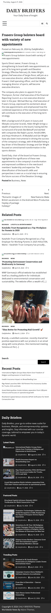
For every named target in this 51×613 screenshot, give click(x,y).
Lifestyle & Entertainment (21, 224)
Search (5, 358)
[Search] (46, 23)
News (23, 180)
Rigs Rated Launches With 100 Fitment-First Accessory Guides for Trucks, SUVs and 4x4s (31, 472)
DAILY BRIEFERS (25, 10)
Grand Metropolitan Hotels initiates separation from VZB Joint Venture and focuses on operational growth (24, 391)
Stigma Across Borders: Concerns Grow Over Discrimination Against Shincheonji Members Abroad (31, 542)
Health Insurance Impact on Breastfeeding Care (19, 379)
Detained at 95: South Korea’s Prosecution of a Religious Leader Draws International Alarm (31, 561)
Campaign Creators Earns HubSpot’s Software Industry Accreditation (29, 573)
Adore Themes (27, 609)
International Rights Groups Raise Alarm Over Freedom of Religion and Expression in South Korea (23, 373)
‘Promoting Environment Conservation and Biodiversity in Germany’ (22, 263)
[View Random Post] (42, 23)
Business (16, 180)
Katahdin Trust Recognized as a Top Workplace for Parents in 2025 (24, 229)
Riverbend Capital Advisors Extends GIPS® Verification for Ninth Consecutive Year (20, 501)
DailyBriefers (38, 49)
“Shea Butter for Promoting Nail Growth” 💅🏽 (22, 329)
